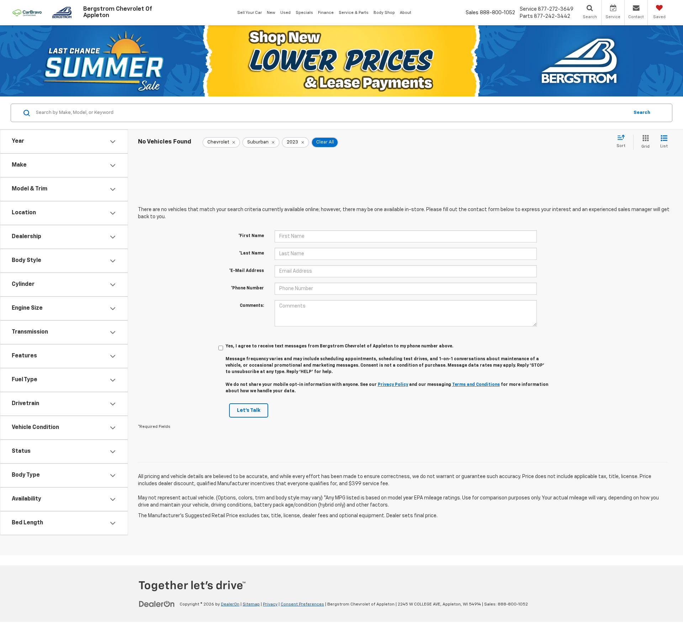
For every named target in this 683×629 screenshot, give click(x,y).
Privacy (270, 604)
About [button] (405, 13)
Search (642, 112)
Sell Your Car (249, 13)
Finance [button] (326, 13)
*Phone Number (247, 288)
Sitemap (251, 604)
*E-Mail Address (246, 271)
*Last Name (251, 253)
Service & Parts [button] (354, 13)
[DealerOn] (157, 604)
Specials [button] (304, 13)
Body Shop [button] (384, 13)
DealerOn (230, 604)
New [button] (271, 13)
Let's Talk (248, 410)
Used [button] (285, 13)
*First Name (251, 236)
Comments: (252, 306)
